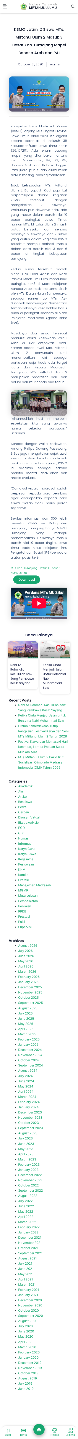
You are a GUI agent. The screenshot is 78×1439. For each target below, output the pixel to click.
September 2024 (30, 1065)
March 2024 (27, 1097)
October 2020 (28, 1311)
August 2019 (27, 1378)
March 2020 (27, 1347)
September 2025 (30, 1003)
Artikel (22, 797)
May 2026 (25, 961)
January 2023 (28, 1170)
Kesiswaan (26, 864)
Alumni (23, 791)
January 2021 (28, 1295)
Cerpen (23, 812)
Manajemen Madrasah (34, 885)
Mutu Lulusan (28, 896)
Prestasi (24, 917)
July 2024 (25, 1076)
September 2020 (30, 1316)
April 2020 (25, 1342)
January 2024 (28, 1107)
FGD (21, 828)
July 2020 (25, 1326)
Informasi (25, 844)
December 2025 (30, 987)
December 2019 (29, 1363)
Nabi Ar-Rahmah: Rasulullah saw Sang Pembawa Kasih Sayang (22, 674)
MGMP (23, 890)
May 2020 (25, 1337)
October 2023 (28, 1123)
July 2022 (25, 1201)
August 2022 (27, 1196)
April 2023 (25, 1154)
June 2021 (26, 1269)
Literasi (23, 880)
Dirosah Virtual (28, 817)
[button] (5, 6)
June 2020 (26, 1331)
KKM (21, 870)
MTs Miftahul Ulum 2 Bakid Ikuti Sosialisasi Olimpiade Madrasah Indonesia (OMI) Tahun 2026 (41, 762)
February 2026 (29, 977)
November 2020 (30, 1305)
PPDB (22, 911)
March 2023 (27, 1159)
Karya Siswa (27, 854)
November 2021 (30, 1243)
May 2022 (25, 1212)
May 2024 (25, 1086)
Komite (23, 875)
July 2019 (25, 1384)
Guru (21, 833)
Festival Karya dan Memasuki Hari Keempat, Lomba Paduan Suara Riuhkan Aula (43, 747)
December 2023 (30, 1112)
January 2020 (28, 1358)
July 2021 (25, 1264)
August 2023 (27, 1133)
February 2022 (29, 1227)
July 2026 (25, 951)
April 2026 (25, 966)
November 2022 (30, 1180)
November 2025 (30, 992)
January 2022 (28, 1232)
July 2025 (25, 1013)
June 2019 (26, 1389)
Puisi (21, 922)
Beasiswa (25, 802)
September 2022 (30, 1191)
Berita (22, 807)
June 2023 (26, 1144)
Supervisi (24, 927)
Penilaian (24, 906)
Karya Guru (26, 849)
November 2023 (30, 1118)
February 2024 (29, 1102)
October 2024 (28, 1060)
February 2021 (28, 1290)
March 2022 (27, 1222)
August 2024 (27, 1071)
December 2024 (30, 1050)
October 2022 (28, 1185)
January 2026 (28, 982)
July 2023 (25, 1138)
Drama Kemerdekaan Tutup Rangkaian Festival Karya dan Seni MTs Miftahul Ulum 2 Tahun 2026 (43, 731)
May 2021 (25, 1274)
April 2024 (25, 1092)
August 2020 (27, 1321)
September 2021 (30, 1253)
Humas (23, 838)
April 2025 (25, 1029)
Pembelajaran (28, 901)
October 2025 (28, 998)
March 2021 (27, 1285)
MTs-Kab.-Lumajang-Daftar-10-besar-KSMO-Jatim (36, 570)
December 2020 (30, 1300)
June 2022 (26, 1206)
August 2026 (27, 946)
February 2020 (29, 1352)
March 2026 (27, 972)
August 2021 (27, 1258)
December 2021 (29, 1238)
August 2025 (27, 1008)
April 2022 (25, 1217)
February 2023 (29, 1165)
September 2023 (30, 1128)
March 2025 (27, 1034)
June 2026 (26, 956)
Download (26, 579)
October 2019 (28, 1373)
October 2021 (28, 1248)
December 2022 (30, 1175)
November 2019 (30, 1368)
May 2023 (25, 1149)
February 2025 (29, 1039)
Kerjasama (25, 859)
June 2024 (26, 1081)
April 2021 (25, 1279)
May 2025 (25, 1024)
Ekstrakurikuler (29, 823)
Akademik (25, 786)
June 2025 (26, 1019)
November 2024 (30, 1055)
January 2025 (28, 1045)
